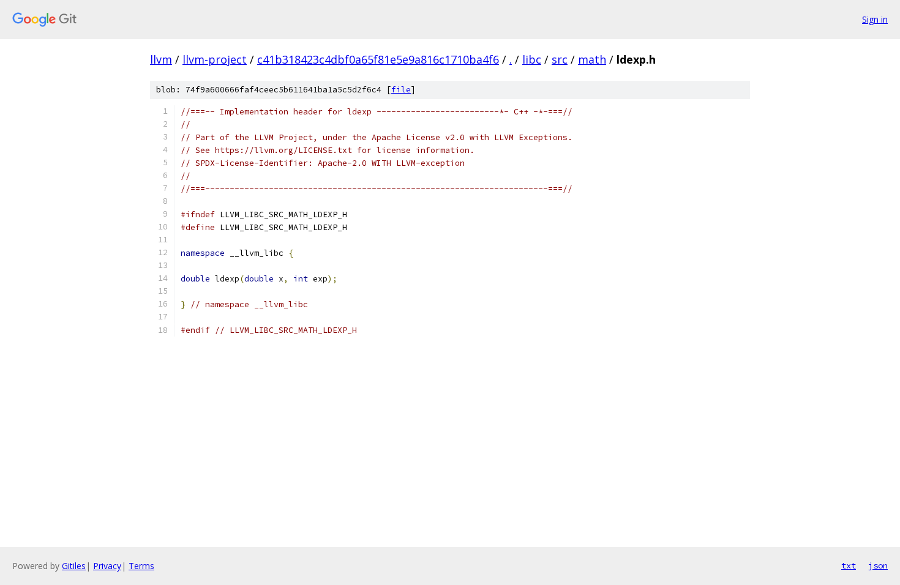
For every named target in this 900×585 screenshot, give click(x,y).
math (592, 59)
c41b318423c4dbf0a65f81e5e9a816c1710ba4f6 (378, 59)
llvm (161, 59)
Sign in (875, 19)
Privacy (107, 566)
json (878, 565)
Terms (141, 566)
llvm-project (214, 59)
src (560, 59)
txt (848, 565)
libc (531, 59)
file (401, 89)
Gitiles (74, 566)
